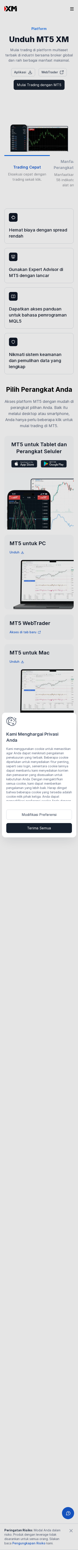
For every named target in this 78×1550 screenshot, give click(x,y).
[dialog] (39, 775)
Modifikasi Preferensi (39, 814)
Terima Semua (39, 828)
